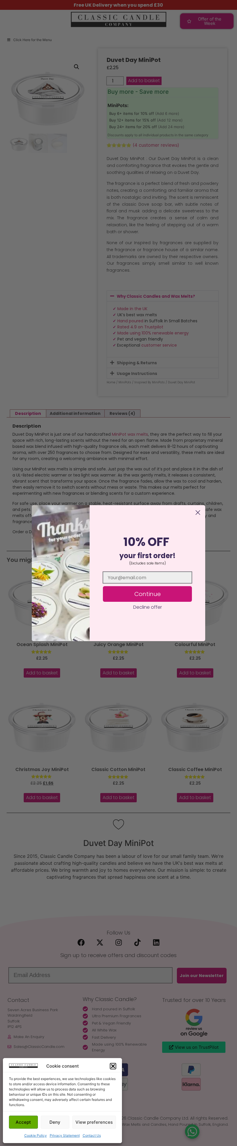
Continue (147, 594)
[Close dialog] (198, 512)
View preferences (94, 1122)
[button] (113, 1066)
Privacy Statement (65, 1135)
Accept (23, 1122)
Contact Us (92, 1135)
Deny (54, 1122)
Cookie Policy (35, 1135)
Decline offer (147, 607)
